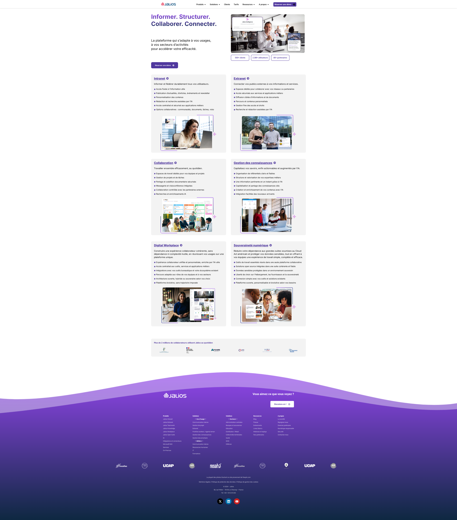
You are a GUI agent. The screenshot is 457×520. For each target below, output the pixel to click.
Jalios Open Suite (169, 435)
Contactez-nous (283, 435)
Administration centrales (234, 422)
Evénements (257, 425)
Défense (229, 444)
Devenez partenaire (284, 425)
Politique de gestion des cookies (247, 482)
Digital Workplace (166, 245)
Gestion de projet (198, 425)
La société (281, 419)
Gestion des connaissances (253, 163)
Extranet (240, 78)
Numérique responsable (286, 428)
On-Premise (167, 450)
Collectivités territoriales (234, 435)
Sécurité (280, 432)
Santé (228, 438)
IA (163, 438)
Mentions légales (204, 482)
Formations (196, 454)
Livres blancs (257, 428)
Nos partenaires (258, 435)
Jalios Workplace (169, 432)
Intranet (159, 78)
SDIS (227, 441)
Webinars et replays (260, 432)
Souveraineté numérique (251, 245)
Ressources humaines (200, 447)
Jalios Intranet (168, 419)
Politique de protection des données (223, 482)
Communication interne (200, 422)
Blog (254, 419)
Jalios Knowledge (169, 428)
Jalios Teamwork (169, 425)
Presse (255, 422)
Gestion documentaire (200, 438)
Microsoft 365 (167, 444)
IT (193, 450)
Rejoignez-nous (283, 422)
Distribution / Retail (232, 432)
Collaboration (163, 163)
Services (166, 447)
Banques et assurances (234, 425)
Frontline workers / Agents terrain (204, 432)
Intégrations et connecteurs (172, 441)
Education (229, 428)
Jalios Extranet (168, 422)
